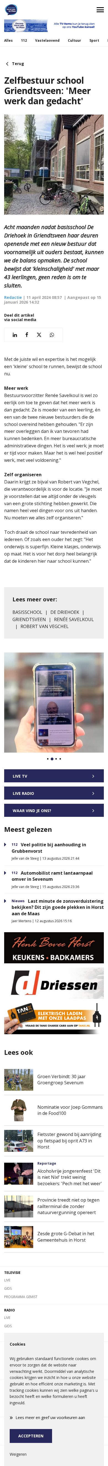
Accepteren (30, 1435)
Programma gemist (20, 1296)
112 (24, 40)
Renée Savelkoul (74, 619)
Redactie (13, 297)
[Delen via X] (39, 335)
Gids (8, 1288)
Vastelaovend (47, 40)
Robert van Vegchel (44, 626)
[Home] (27, 10)
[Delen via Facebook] (26, 335)
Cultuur (74, 40)
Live (7, 1280)
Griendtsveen (29, 619)
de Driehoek (64, 612)
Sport (94, 40)
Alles (8, 40)
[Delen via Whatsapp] (52, 335)
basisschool (27, 612)
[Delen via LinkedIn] (15, 335)
